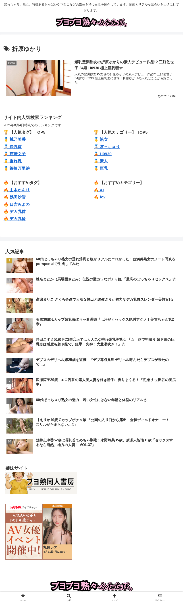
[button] (169, 570)
